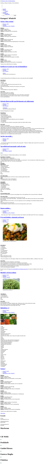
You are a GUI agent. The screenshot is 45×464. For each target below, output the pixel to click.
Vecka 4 (2, 369)
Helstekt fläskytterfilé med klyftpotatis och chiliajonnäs (17, 101)
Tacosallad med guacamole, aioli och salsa (13, 146)
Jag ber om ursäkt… (6, 136)
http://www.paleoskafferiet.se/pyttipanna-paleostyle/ (18, 269)
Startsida (4, 9)
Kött (3, 71)
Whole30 (12, 26)
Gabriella (4, 25)
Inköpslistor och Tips (7, 26)
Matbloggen (7, 14)
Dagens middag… (5, 208)
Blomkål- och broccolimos (8, 272)
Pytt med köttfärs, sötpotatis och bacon (12, 217)
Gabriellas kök (5, 13)
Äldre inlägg (2, 413)
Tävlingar (4, 12)
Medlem (4, 10)
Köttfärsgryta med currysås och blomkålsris (13, 66)
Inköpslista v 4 (4, 308)
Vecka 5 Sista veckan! (6, 21)
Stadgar (6, 11)
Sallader (6, 150)
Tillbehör (4, 277)
